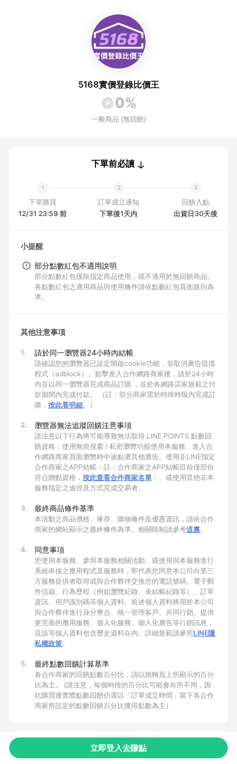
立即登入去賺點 (118, 747)
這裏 (193, 529)
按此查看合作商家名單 (117, 477)
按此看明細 (65, 404)
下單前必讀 (113, 163)
